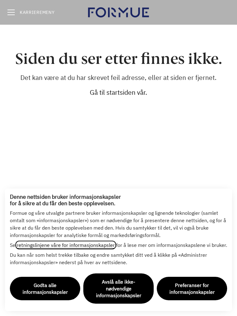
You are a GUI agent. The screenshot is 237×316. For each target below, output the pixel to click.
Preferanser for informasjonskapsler (192, 288)
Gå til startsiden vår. (118, 92)
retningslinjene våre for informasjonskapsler (66, 245)
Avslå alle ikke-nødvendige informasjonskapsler (118, 288)
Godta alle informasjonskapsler (45, 288)
